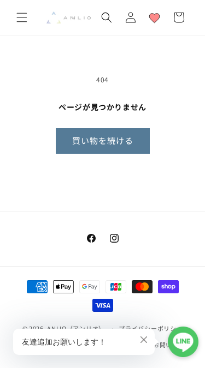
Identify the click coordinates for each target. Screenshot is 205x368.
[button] (22, 17)
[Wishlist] (155, 17)
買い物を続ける (102, 140)
